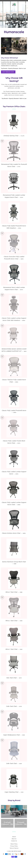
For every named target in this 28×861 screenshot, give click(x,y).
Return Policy (14, 844)
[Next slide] (25, 26)
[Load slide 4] (14, 26)
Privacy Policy (14, 846)
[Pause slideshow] (21, 26)
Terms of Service (14, 848)
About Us (14, 838)
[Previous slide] (3, 26)
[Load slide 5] (16, 26)
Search (14, 836)
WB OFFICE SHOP (16, 851)
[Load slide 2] (12, 26)
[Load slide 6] (17, 26)
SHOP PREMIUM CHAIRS (8, 71)
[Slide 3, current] (13, 26)
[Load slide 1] (10, 26)
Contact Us (14, 841)
